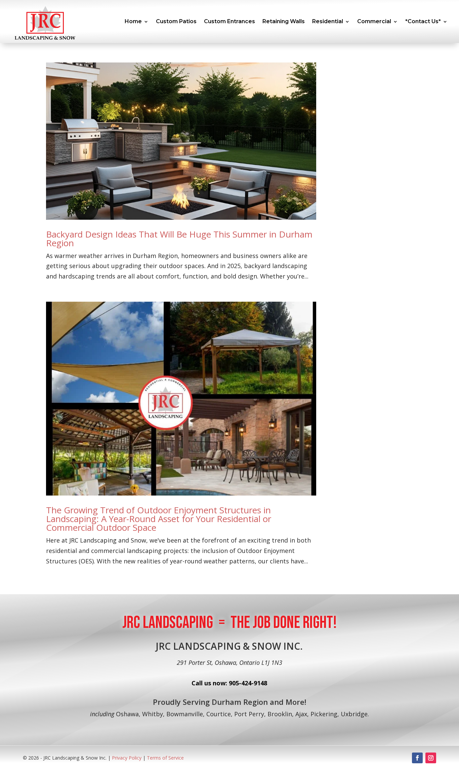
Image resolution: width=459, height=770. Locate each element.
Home (133, 21)
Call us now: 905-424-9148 (229, 683)
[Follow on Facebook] (417, 758)
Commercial (374, 21)
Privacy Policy (127, 758)
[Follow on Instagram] (430, 758)
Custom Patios (176, 21)
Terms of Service (165, 758)
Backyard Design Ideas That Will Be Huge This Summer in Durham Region (179, 238)
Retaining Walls (283, 21)
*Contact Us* (423, 21)
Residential (327, 21)
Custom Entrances (229, 21)
